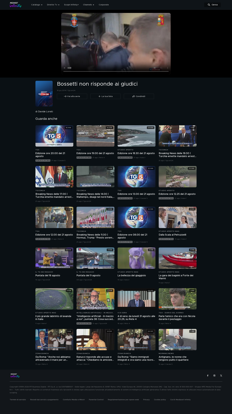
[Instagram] (214, 375)
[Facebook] (207, 375)
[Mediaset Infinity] (16, 5)
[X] (221, 375)
